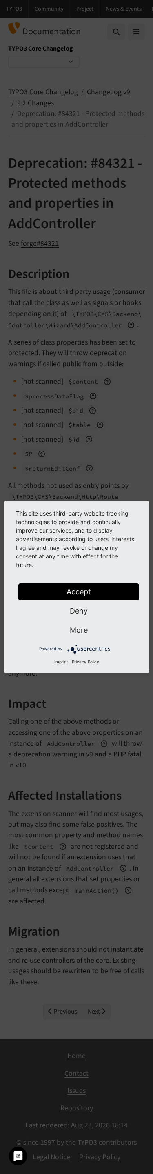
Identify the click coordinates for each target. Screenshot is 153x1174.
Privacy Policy (85, 661)
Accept (79, 591)
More (79, 630)
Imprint (61, 661)
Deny (79, 611)
